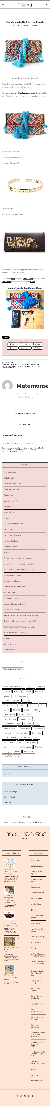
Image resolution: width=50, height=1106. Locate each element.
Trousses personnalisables (15, 633)
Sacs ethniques (10, 593)
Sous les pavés (25, 747)
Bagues (7, 691)
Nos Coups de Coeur (12, 535)
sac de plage (9, 742)
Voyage (7, 638)
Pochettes (36, 733)
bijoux (17, 691)
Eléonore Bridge (10, 792)
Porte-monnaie (10, 738)
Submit (37, 344)
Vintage (7, 752)
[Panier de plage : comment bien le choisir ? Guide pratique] (9, 969)
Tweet (25, 344)
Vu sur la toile (10, 644)
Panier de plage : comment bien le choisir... (10, 977)
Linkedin (26, 348)
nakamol (28, 724)
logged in (16, 443)
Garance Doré (9, 797)
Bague (40, 687)
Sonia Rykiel (9, 747)
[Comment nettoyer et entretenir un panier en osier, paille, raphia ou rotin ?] (9, 890)
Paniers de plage (11, 541)
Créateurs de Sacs (11, 489)
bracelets (39, 691)
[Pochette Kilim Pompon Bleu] (25, 124)
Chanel (27, 701)
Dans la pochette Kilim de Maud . (25, 22)
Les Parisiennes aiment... (11, 877)
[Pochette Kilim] (25, 309)
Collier (23, 705)
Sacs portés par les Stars (14, 604)
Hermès (16, 710)
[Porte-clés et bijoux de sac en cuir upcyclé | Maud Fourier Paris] (9, 863)
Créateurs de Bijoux (12, 484)
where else (28, 752)
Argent (30, 687)
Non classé (8, 530)
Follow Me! (42, 822)
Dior (11, 209)
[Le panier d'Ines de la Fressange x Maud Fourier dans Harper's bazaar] (9, 941)
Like (13, 344)
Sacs (14, 367)
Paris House (12, 366)
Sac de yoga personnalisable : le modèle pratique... (11, 923)
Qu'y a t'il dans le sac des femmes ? (18, 558)
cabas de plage (19, 696)
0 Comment (34, 25)
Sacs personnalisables (13, 598)
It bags (6, 518)
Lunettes (31, 365)
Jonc (21, 365)
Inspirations (9, 512)
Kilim (26, 365)
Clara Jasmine (10, 705)
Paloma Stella (14, 163)
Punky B (7, 774)
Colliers (33, 705)
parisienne (38, 728)
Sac (36, 738)
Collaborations (10, 478)
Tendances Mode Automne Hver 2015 (20, 621)
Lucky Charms (10, 719)
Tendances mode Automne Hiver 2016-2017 (22, 615)
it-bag (26, 710)
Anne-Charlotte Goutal (13, 687)
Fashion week (9, 507)
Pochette (20, 366)
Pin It (13, 348)
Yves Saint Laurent (11, 756)
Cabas (6, 696)
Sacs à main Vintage (12, 575)
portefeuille (7, 367)
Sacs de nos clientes (12, 581)
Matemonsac (9, 362)
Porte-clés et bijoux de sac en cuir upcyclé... (10, 871)
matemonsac (25, 719)
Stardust (38, 747)
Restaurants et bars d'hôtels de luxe (19, 570)
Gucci (6, 710)
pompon (39, 366)
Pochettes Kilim (10, 547)
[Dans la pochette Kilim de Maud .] (23, 54)
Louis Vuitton (9, 714)
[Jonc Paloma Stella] (25, 186)
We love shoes (10, 650)
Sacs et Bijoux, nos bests (14, 587)
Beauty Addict (10, 472)
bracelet (27, 691)
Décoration (8, 495)
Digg (38, 348)
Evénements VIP (11, 501)
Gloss (17, 365)
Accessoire (6, 365)
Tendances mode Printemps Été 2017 (19, 627)
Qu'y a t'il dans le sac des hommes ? (19, 564)
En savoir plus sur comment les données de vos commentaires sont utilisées (23, 449)
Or (37, 724)
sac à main (31, 742)
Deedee (7, 802)
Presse (6, 552)
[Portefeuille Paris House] (25, 242)
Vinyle (17, 752)
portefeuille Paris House (14, 214)
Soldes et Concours (12, 610)
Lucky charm (24, 714)
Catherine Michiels (12, 701)
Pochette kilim (30, 366)
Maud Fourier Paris (12, 724)
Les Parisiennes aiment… (14, 524)
